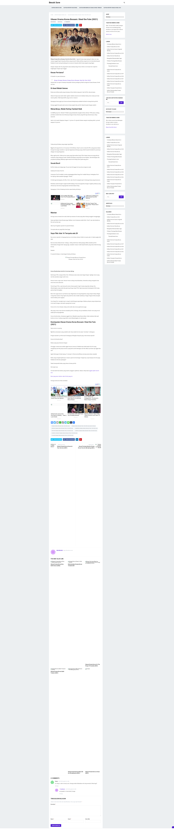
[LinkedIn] (77, 25)
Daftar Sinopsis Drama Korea (114, 88)
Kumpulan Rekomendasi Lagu (114, 58)
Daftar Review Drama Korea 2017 (115, 78)
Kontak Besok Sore (56, 7)
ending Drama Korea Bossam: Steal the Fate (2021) (62, 428)
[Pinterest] (80, 25)
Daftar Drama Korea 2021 (113, 46)
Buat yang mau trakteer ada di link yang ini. (62, 376)
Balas (62, 793)
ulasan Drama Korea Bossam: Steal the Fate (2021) (62, 435)
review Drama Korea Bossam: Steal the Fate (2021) (62, 430)
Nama (52, 819)
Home (52, 14)
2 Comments (67, 21)
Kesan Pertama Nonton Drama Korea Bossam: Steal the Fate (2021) (72, 80)
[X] (173, 827)
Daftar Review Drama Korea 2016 (115, 81)
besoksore (53, 21)
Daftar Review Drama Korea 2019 (115, 73)
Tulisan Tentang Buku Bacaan (114, 61)
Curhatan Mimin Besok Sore (114, 44)
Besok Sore (54, 2)
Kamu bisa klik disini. (111, 127)
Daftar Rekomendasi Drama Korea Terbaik (90, 7)
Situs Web (87, 819)
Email (69, 819)
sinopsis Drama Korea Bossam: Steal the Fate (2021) (86, 430)
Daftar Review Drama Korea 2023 (112, 7)
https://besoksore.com (68, 550)
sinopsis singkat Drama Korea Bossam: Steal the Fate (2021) (64, 433)
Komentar (53, 804)
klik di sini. (109, 34)
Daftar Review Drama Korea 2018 (115, 76)
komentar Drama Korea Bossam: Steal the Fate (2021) (86, 428)
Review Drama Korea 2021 (60, 14)
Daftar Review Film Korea (70, 7)
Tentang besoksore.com (113, 63)
